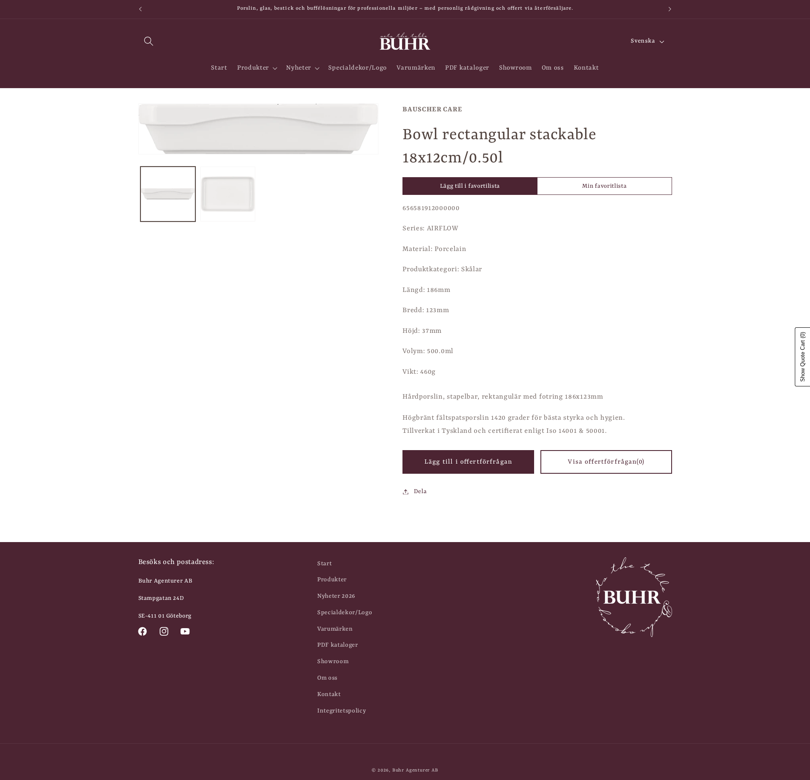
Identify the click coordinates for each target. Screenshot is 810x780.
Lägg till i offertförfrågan (468, 462)
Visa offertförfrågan (606, 462)
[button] (149, 41)
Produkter (332, 579)
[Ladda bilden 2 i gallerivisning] (227, 194)
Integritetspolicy (341, 710)
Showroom (333, 661)
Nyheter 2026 (336, 596)
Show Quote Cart (802, 357)
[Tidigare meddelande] (140, 9)
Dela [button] (420, 491)
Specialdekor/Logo (345, 612)
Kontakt (329, 694)
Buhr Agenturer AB (415, 770)
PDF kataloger (337, 645)
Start (324, 563)
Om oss (327, 678)
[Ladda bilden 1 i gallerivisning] (167, 194)
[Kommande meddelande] (670, 9)
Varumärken (335, 629)
